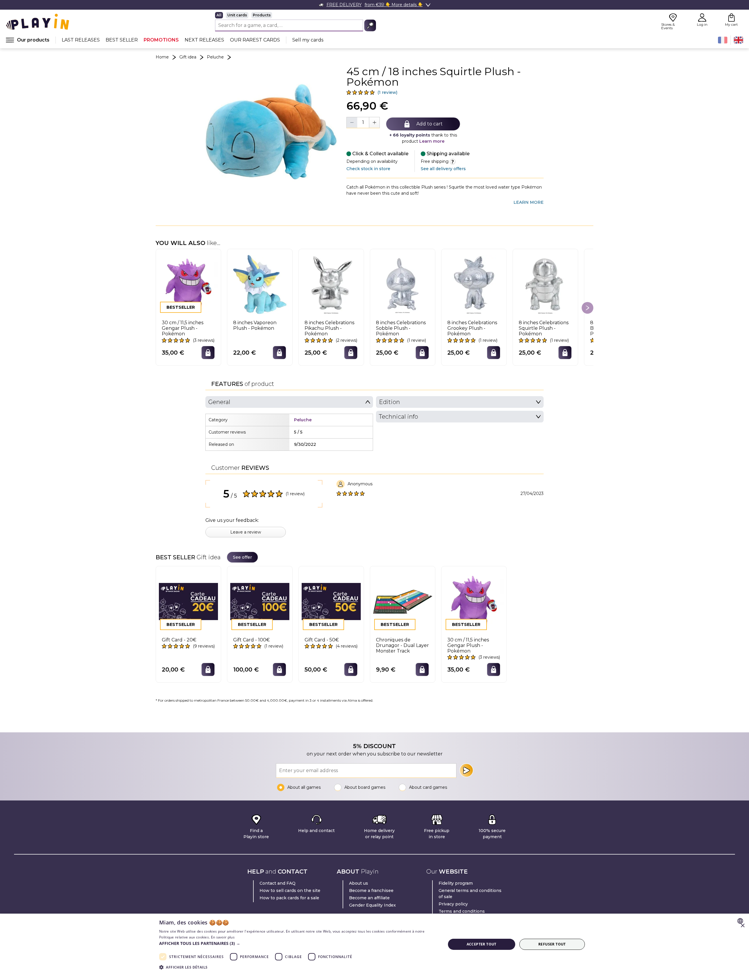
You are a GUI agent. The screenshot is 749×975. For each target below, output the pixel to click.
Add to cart (429, 124)
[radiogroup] (295, 15)
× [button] (742, 926)
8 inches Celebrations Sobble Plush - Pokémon (401, 328)
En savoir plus (223, 937)
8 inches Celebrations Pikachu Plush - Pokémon (329, 328)
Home (162, 57)
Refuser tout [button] (552, 944)
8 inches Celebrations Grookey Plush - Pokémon (472, 328)
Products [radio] (262, 15)
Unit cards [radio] (237, 15)
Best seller (122, 40)
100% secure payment (492, 833)
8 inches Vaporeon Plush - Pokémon (254, 325)
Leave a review (245, 532)
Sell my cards (307, 40)
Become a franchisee (371, 890)
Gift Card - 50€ (322, 640)
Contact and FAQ (278, 883)
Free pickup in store (436, 833)
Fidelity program (456, 883)
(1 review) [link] (387, 92)
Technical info (398, 416)
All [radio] (219, 15)
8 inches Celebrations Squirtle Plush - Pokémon (543, 328)
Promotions (161, 40)
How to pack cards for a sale (289, 897)
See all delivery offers (443, 168)
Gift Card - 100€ (251, 640)
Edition (389, 401)
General (219, 401)
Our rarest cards (255, 40)
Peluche (215, 57)
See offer (242, 557)
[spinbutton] (363, 122)
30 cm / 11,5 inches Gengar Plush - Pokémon (182, 328)
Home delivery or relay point (379, 833)
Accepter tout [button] (482, 944)
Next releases (204, 40)
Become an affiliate (369, 897)
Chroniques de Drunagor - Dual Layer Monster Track (402, 645)
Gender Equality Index (372, 905)
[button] (298, 943)
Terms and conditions (462, 911)
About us (358, 883)
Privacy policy (453, 904)
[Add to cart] (208, 353)
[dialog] (374, 944)
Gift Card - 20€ (179, 640)
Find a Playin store (256, 833)
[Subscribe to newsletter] (466, 770)
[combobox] (741, 921)
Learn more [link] (528, 202)
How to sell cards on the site (290, 890)
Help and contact (316, 830)
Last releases (81, 40)
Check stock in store (368, 168)
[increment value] (374, 122)
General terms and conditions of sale (470, 893)
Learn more (431, 141)
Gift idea (187, 57)
